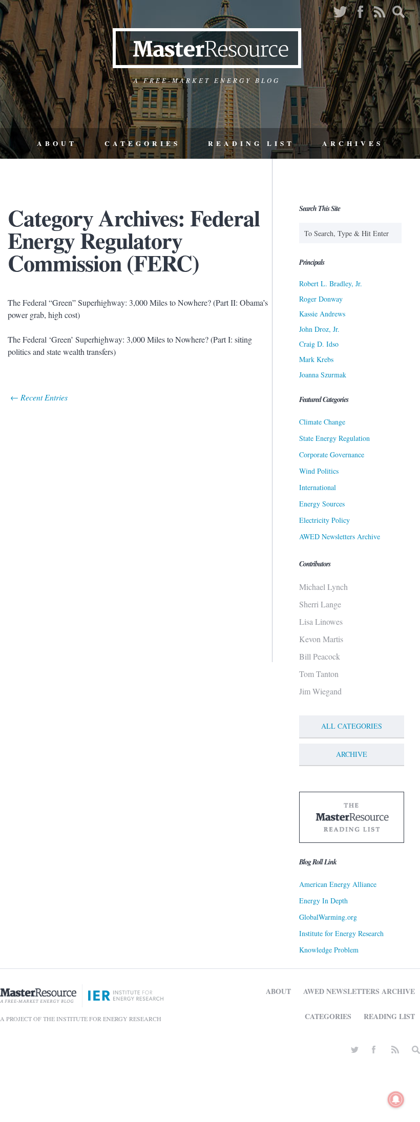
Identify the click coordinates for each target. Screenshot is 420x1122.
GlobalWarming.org (328, 917)
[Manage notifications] (396, 1099)
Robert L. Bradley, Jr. (330, 283)
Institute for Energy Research (341, 933)
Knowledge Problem (329, 950)
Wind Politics (319, 471)
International (317, 487)
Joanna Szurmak (322, 374)
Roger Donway (321, 299)
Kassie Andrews (322, 314)
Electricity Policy (324, 520)
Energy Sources (322, 504)
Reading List (251, 143)
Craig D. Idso (319, 344)
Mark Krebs (316, 359)
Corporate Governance (331, 454)
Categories (142, 143)
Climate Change (322, 422)
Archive (351, 754)
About (57, 143)
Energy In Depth (323, 900)
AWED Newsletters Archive (339, 536)
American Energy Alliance (337, 884)
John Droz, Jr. (319, 329)
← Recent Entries (39, 397)
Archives (352, 143)
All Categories (351, 726)
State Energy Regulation (334, 438)
